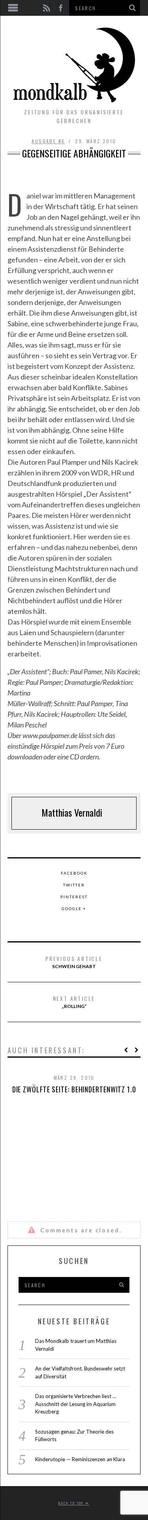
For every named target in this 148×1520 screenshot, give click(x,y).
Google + (74, 908)
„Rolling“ (74, 1001)
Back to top (71, 1503)
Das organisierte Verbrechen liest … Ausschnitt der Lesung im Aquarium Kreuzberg (75, 1404)
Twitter (74, 884)
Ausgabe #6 (48, 141)
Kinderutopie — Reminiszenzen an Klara (80, 1459)
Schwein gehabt (74, 961)
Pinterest (74, 896)
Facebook (74, 873)
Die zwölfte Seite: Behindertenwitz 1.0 (74, 1089)
